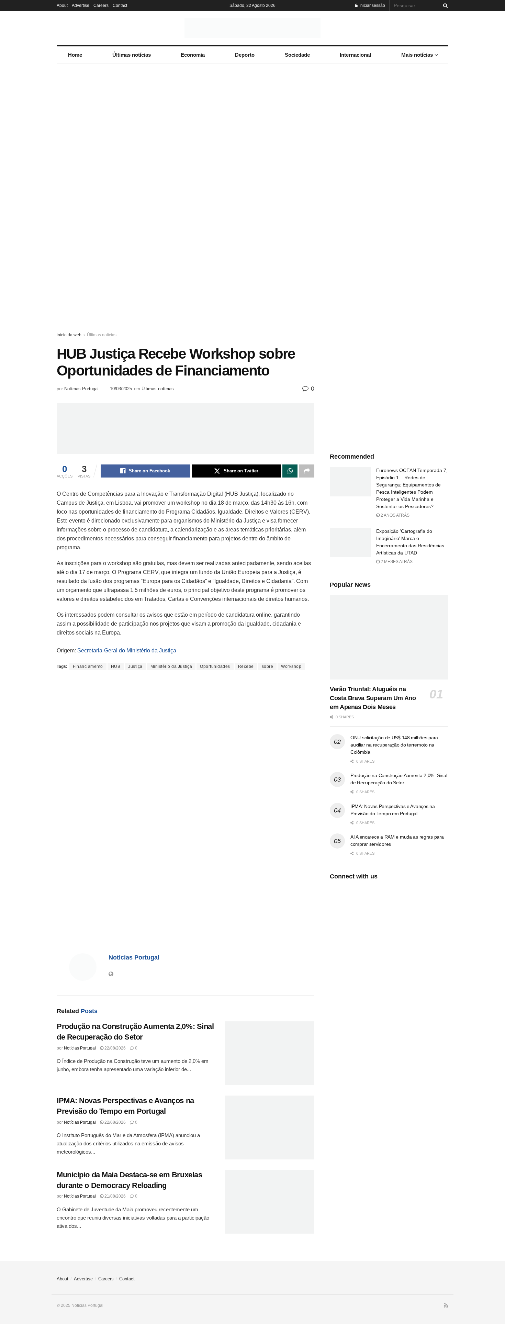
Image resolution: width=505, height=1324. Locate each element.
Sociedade (297, 55)
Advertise (80, 5)
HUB (116, 666)
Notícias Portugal (81, 388)
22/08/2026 (114, 1048)
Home (75, 55)
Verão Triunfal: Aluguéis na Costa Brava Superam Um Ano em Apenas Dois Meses (373, 698)
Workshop (291, 666)
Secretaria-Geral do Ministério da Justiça (126, 650)
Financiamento (88, 666)
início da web (69, 335)
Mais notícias (417, 55)
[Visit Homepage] (252, 28)
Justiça (135, 666)
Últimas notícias (131, 55)
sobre (267, 666)
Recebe (246, 666)
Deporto (245, 55)
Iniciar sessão (371, 5)
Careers (101, 5)
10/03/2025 (121, 388)
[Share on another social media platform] (306, 471)
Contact (120, 5)
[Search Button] (444, 5)
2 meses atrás (396, 561)
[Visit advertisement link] (252, 204)
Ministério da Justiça (171, 666)
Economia (193, 55)
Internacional (355, 55)
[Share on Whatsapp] (290, 471)
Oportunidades (215, 666)
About (62, 5)
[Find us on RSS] (446, 1306)
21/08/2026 (114, 1196)
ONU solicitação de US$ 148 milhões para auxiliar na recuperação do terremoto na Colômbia (394, 745)
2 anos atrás (394, 515)
